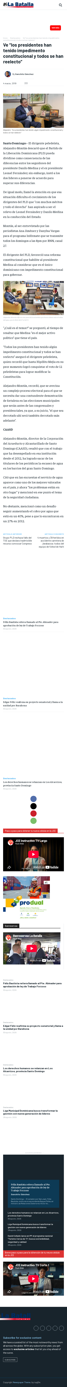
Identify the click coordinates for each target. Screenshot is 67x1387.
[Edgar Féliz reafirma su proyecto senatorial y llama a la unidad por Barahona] (33, 1048)
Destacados (8, 980)
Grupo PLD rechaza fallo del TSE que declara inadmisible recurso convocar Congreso (17, 540)
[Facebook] (33, 799)
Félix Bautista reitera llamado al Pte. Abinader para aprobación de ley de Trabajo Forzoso (32, 985)
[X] (33, 806)
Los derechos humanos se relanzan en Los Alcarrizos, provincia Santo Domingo (28, 1070)
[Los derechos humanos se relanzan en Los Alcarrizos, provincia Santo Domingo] (33, 1091)
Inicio (5, 38)
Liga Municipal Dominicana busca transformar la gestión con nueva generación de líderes (30, 1112)
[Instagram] (42, 1328)
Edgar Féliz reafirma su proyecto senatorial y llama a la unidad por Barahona (33, 1027)
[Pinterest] (33, 813)
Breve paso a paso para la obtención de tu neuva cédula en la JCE (32, 1254)
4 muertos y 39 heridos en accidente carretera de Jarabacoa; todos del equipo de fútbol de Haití (50, 542)
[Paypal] (48, 1328)
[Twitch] (55, 1328)
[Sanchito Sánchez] (8, 74)
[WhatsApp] (33, 821)
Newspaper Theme (21, 1382)
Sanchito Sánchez (20, 1194)
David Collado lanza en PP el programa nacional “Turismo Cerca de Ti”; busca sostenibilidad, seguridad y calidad (30, 1238)
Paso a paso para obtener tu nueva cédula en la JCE (30, 831)
